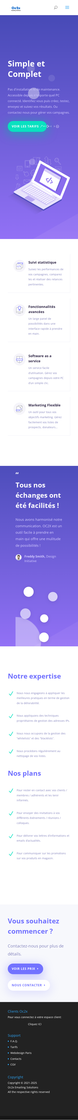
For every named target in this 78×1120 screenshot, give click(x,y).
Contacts (15, 1059)
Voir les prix (23, 969)
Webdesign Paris (21, 1053)
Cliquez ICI (34, 1024)
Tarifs (14, 1047)
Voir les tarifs (25, 126)
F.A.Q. (14, 1041)
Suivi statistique (42, 262)
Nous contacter (27, 985)
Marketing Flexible (44, 405)
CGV (13, 1064)
